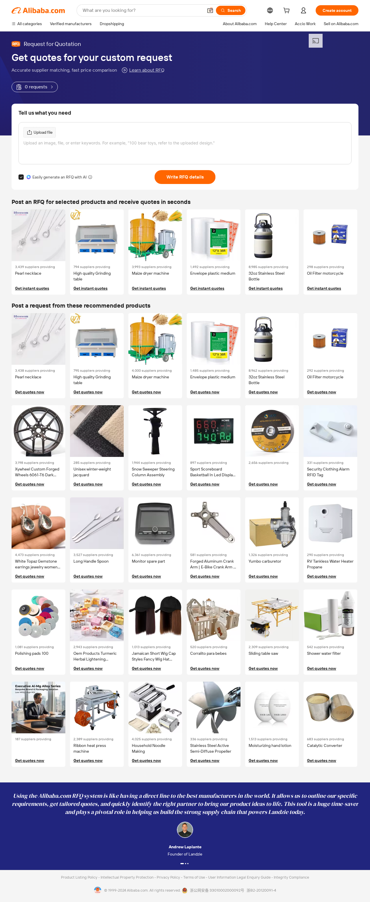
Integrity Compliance (291, 877)
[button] (210, 10)
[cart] (287, 11)
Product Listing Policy (79, 877)
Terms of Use (194, 877)
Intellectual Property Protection (127, 877)
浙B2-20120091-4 (261, 890)
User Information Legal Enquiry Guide (239, 877)
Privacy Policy (169, 877)
